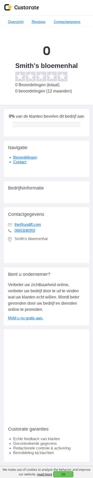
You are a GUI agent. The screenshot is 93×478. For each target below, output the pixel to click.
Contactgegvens (67, 22)
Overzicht (16, 22)
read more (44, 474)
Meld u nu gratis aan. (25, 318)
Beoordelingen (25, 157)
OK (63, 474)
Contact (19, 162)
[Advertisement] (46, 375)
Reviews (38, 22)
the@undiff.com (27, 224)
